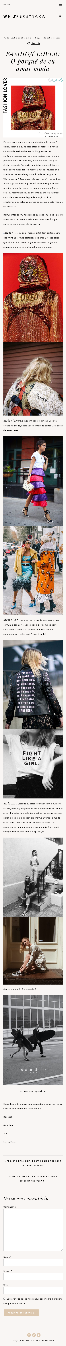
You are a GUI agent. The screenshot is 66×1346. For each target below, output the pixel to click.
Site (5, 1284)
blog (37, 38)
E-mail (7, 1271)
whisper (24, 16)
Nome (7, 1257)
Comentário (10, 1206)
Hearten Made (47, 1341)
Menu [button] (6, 4)
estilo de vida (53, 38)
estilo (43, 38)
